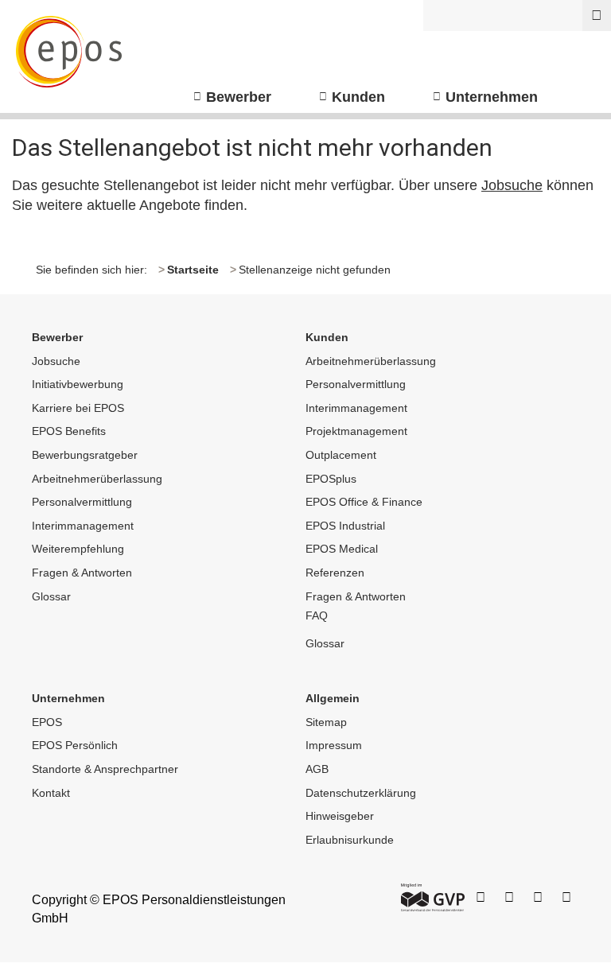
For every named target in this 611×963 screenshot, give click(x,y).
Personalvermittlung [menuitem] (82, 501)
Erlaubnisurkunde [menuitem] (350, 839)
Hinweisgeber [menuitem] (340, 816)
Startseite (193, 269)
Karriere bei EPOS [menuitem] (78, 408)
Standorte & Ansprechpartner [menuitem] (105, 769)
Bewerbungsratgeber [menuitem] (85, 454)
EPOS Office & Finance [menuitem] (364, 501)
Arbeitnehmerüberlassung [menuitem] (97, 478)
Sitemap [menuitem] (326, 722)
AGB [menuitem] (317, 769)
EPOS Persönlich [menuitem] (75, 745)
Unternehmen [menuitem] (492, 97)
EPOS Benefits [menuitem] (69, 431)
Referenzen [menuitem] (335, 572)
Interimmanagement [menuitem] (83, 525)
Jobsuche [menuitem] (56, 361)
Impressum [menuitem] (334, 745)
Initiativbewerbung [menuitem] (77, 384)
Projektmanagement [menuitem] (356, 431)
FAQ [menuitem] (317, 615)
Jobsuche (512, 185)
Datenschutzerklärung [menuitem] (361, 792)
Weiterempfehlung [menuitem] (78, 548)
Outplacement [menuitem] (341, 454)
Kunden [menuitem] (358, 97)
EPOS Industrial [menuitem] (345, 525)
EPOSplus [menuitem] (331, 478)
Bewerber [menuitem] (238, 97)
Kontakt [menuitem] (51, 792)
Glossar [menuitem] (51, 596)
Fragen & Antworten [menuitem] (82, 572)
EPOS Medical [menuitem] (342, 548)
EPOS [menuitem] (47, 722)
